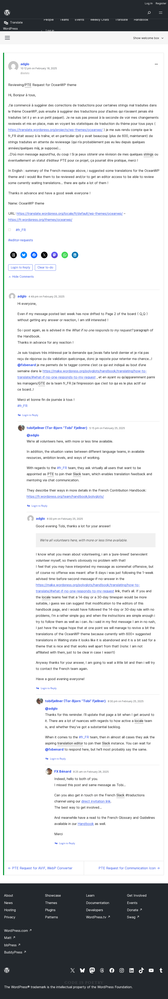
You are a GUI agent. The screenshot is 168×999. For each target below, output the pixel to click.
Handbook (86, 824)
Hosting (10, 910)
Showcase (53, 895)
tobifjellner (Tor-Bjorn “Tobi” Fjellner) (57, 428)
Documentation (97, 903)
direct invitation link (96, 801)
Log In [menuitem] (149, 3)
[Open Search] (149, 13)
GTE (41, 383)
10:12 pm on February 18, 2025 (38, 68)
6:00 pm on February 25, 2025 (65, 518)
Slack (77, 474)
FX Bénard (62, 771)
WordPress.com (18, 931)
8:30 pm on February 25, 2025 (126, 701)
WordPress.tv (98, 917)
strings (148, 154)
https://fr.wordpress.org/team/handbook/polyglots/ (65, 496)
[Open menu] (161, 13)
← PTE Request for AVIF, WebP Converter (40, 868)
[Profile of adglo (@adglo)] (13, 67)
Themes (51, 903)
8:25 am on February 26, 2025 (91, 771)
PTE (28, 85)
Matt (10, 938)
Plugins (50, 910)
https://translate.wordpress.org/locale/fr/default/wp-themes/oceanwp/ (70, 213)
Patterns (51, 917)
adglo (24, 64)
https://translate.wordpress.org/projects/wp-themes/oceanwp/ (55, 130)
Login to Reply (20, 267)
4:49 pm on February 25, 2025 (46, 296)
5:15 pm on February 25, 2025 (107, 428)
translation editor (70, 743)
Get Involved (137, 895)
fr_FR (21, 230)
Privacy (9, 917)
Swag (133, 917)
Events (132, 903)
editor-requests (20, 240)
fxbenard (26, 365)
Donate (134, 910)
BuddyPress (15, 952)
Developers (94, 910)
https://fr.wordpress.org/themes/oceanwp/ (40, 220)
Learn (90, 895)
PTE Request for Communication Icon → (129, 868)
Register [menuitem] (161, 3)
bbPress (12, 945)
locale (46, 597)
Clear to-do (45, 267)
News (8, 903)
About (8, 895)
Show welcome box (146, 38)
